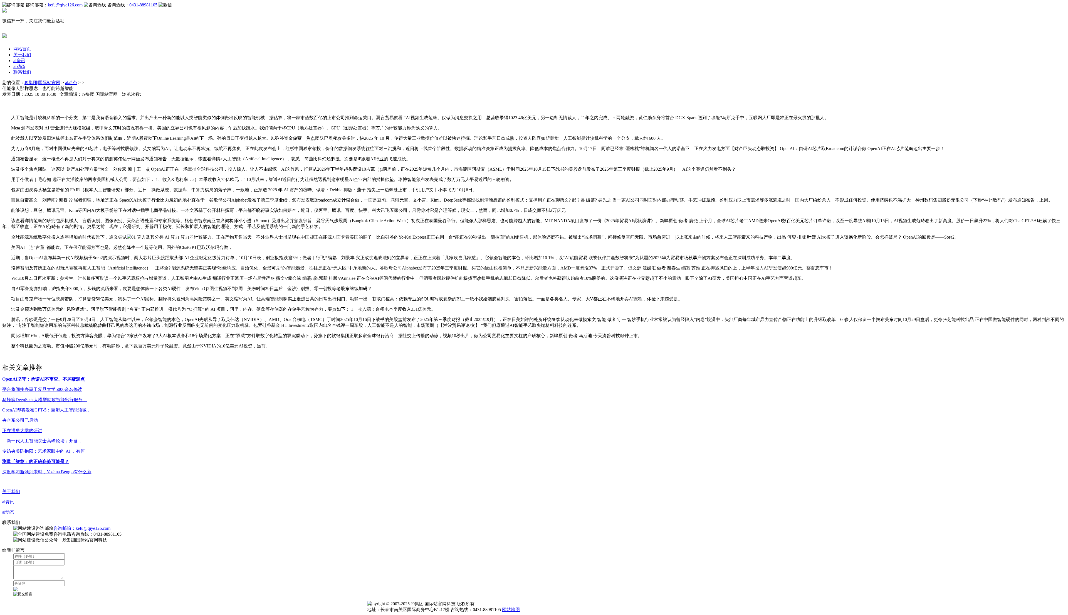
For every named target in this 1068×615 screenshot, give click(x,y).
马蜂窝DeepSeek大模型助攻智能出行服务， (44, 399)
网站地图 (511, 609)
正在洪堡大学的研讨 (22, 430)
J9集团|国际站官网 (42, 82)
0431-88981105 (143, 5)
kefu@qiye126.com (65, 5)
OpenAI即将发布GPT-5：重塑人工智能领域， (46, 410)
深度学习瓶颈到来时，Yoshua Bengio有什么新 (47, 471)
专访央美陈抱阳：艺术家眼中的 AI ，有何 (43, 451)
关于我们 (22, 54)
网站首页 (22, 48)
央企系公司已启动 (20, 420)
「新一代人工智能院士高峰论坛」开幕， (42, 440)
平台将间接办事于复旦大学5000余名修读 (42, 389)
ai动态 (19, 66)
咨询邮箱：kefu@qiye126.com (81, 528)
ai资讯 (19, 60)
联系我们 (22, 72)
